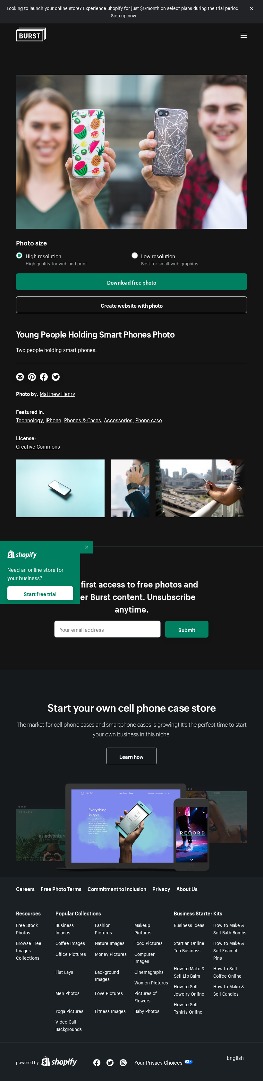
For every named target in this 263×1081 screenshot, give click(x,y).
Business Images (64, 928)
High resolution (43, 256)
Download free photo (131, 282)
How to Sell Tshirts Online (188, 1007)
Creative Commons (38, 446)
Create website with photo (132, 305)
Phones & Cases (82, 419)
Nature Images (109, 942)
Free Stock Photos (27, 928)
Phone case (148, 419)
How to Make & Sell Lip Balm (189, 972)
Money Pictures (111, 953)
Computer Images (144, 957)
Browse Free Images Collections (28, 950)
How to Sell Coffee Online (227, 972)
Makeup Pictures (142, 928)
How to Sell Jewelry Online (189, 989)
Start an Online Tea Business (189, 946)
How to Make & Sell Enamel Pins (228, 950)
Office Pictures (70, 953)
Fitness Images (110, 1010)
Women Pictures (151, 982)
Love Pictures (109, 992)
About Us (187, 888)
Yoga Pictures (69, 1010)
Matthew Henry (57, 393)
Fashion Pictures (103, 928)
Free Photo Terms (61, 888)
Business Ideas (189, 924)
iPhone (53, 419)
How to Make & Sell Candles (228, 989)
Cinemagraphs (149, 971)
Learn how (131, 756)
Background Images (107, 975)
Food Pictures (148, 942)
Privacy (161, 888)
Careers (25, 888)
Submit (186, 629)
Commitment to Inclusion (117, 888)
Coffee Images (70, 942)
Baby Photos (146, 1010)
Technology (29, 419)
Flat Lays (64, 971)
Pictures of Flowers (145, 996)
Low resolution (158, 256)
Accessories (118, 419)
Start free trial (40, 593)
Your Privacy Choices (158, 1062)
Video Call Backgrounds (68, 1025)
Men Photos (67, 992)
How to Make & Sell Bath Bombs (229, 928)
